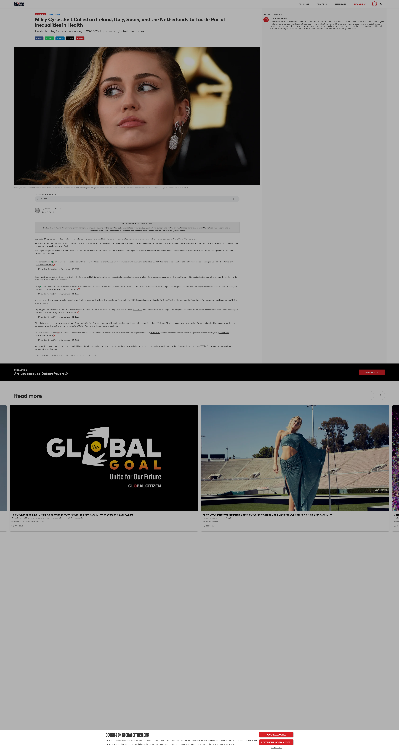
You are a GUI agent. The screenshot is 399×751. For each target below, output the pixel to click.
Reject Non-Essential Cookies (276, 742)
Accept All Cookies (276, 734)
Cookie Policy (276, 748)
